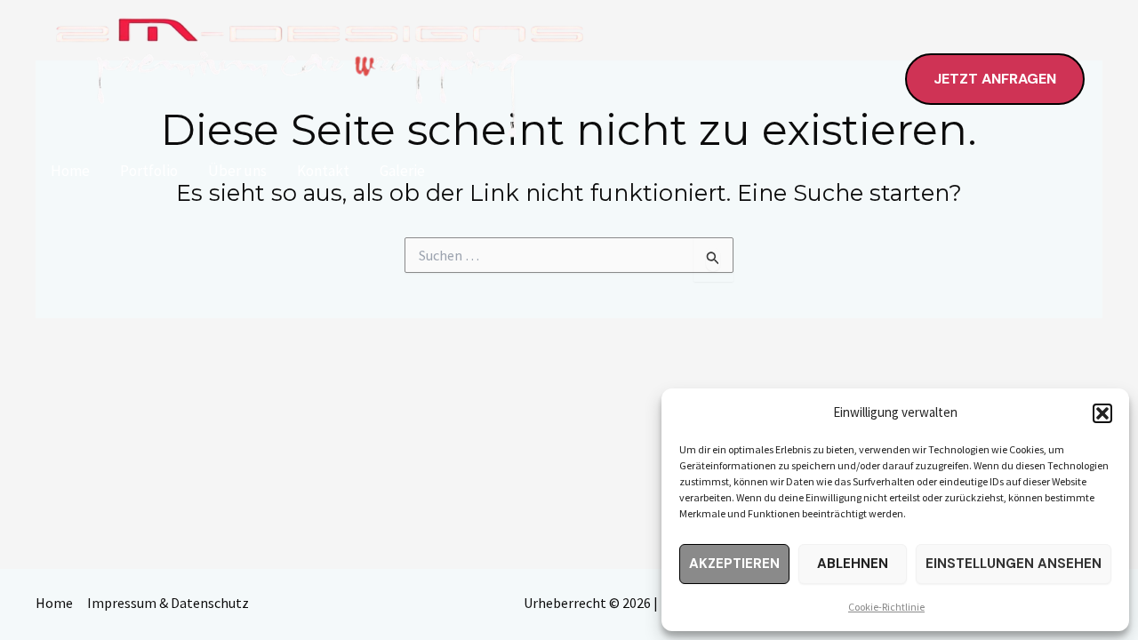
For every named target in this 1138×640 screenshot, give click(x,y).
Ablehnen (852, 563)
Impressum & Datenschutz (168, 603)
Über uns (237, 170)
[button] (1102, 413)
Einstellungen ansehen (1014, 563)
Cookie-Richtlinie (886, 606)
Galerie (402, 170)
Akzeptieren (734, 563)
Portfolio (149, 170)
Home (70, 170)
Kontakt (323, 170)
